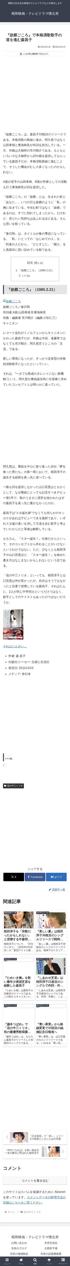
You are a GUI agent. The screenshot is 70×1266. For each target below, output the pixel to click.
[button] (62, 767)
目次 (30, 262)
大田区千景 (50, 1248)
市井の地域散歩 (19, 1253)
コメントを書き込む (35, 1180)
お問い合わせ (19, 1242)
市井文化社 (50, 1242)
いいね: (26, 275)
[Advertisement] (35, 94)
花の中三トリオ (15, 785)
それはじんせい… (15, 646)
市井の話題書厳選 (51, 1253)
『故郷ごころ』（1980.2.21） (36, 270)
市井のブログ (19, 1248)
